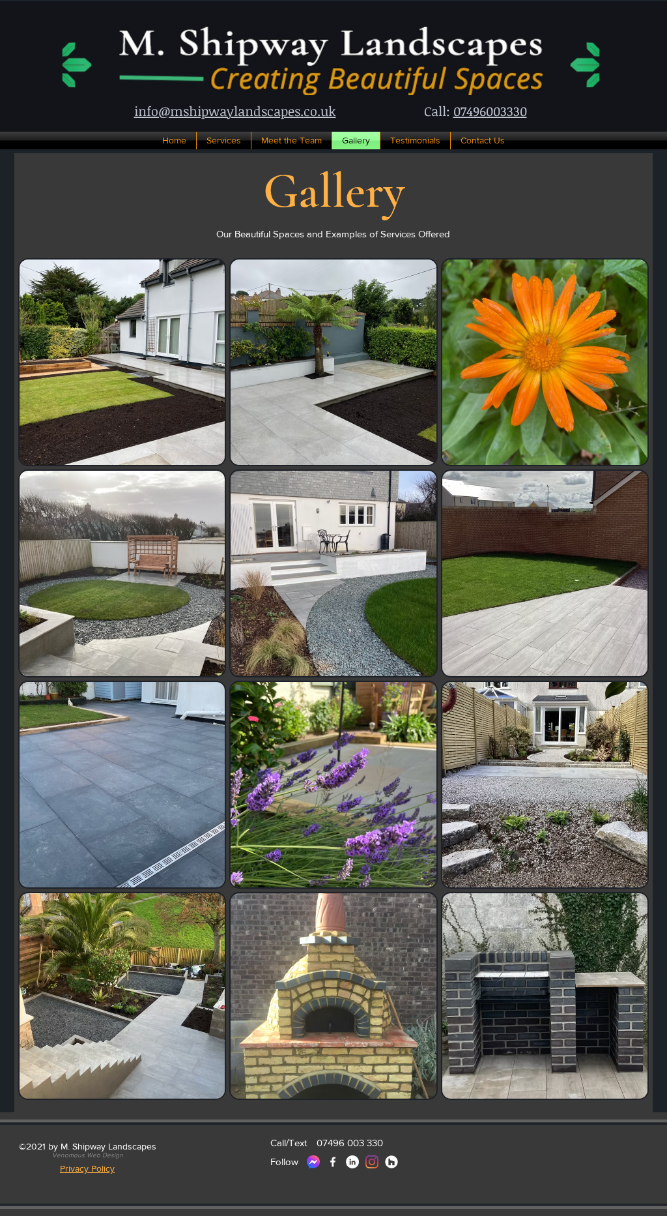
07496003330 (490, 111)
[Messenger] (313, 1161)
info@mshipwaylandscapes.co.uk (235, 111)
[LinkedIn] (352, 1161)
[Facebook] (332, 1161)
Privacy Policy (87, 1168)
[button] (87, 1155)
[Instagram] (371, 1161)
